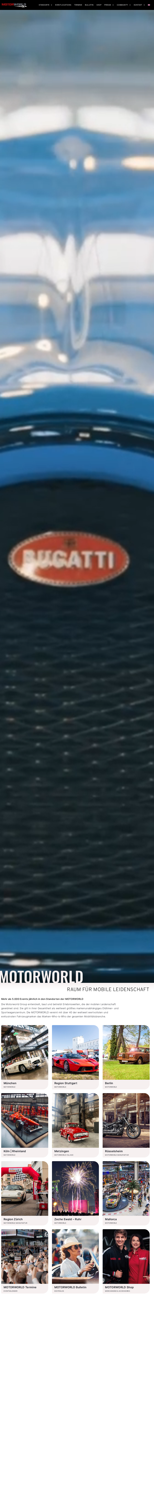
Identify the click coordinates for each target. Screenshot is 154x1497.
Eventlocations (63, 5)
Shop (98, 5)
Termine (78, 5)
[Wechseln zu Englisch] (148, 5)
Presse (107, 5)
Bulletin (89, 5)
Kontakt (138, 5)
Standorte (44, 5)
